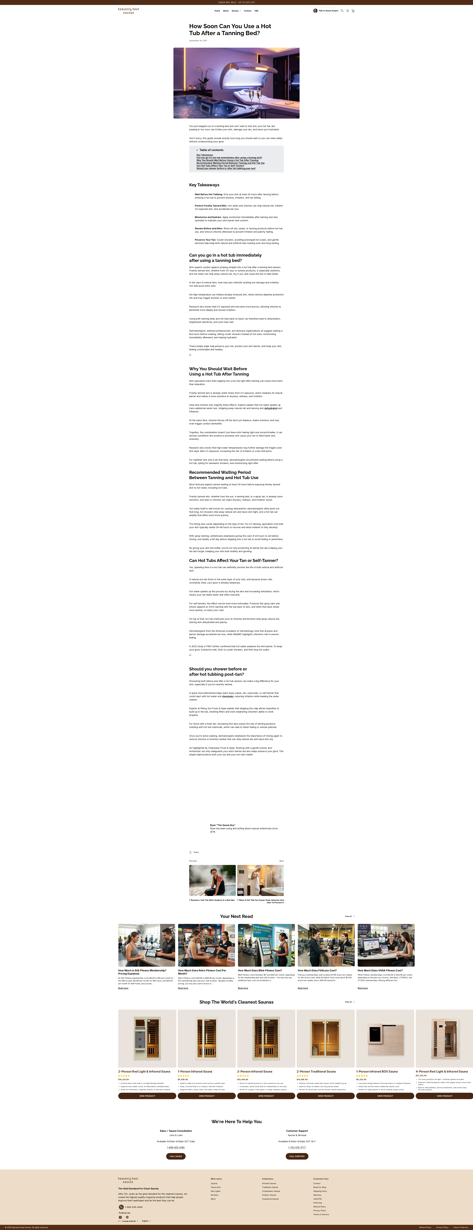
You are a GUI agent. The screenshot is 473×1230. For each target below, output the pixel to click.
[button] (124, 1076)
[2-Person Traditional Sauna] (326, 1039)
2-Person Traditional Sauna (316, 1071)
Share (196, 852)
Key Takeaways (205, 155)
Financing (317, 1203)
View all (348, 916)
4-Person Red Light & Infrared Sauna (442, 1071)
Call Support (297, 1156)
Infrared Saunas (269, 1183)
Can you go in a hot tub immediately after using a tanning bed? (229, 157)
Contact (317, 1183)
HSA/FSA (317, 1199)
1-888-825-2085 (176, 1147)
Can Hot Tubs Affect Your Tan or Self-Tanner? (220, 165)
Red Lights (215, 1191)
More (213, 1199)
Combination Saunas (271, 1191)
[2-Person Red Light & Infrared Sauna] (147, 1039)
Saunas (235, 11)
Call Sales (176, 1156)
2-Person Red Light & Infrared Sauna (144, 1071)
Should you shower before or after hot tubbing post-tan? (226, 168)
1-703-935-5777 (297, 1147)
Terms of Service (321, 1214)
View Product (147, 1096)
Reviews (215, 1195)
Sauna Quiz (216, 1187)
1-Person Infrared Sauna (195, 1071)
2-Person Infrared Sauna (254, 1071)
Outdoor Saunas (269, 1195)
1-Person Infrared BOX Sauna (377, 1071)
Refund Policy (319, 1206)
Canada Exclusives (270, 1199)
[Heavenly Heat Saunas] (128, 11)
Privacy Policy (319, 1210)
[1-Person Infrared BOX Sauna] (385, 1039)
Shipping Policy (320, 1191)
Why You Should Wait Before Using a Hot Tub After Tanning (227, 160)
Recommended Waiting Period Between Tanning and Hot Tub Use (231, 163)
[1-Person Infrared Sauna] (207, 1039)
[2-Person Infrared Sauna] (266, 1039)
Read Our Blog (319, 1187)
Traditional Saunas (270, 1187)
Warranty (317, 1195)
